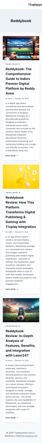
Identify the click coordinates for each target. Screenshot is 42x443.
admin (10, 98)
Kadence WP (31, 436)
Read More (12, 156)
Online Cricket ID (13, 64)
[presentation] (21, 48)
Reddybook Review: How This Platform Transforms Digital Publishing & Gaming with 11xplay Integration (21, 212)
